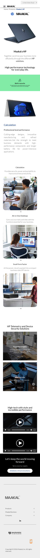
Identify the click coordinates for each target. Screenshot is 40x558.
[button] (4, 6)
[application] (20, 422)
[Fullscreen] (34, 430)
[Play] (6, 430)
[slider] (18, 429)
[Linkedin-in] (20, 520)
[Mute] (31, 430)
